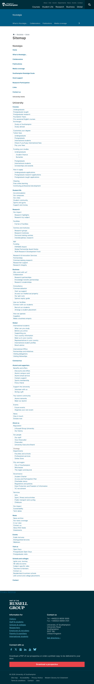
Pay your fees (20, 145)
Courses (36, 7)
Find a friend (19, 383)
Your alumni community (22, 396)
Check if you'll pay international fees (28, 143)
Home (15, 50)
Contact (80, 3)
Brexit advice (19, 345)
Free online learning (20, 183)
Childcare (18, 502)
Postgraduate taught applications (27, 177)
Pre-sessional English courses (24, 119)
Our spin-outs (20, 296)
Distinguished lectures (21, 540)
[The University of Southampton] (10, 4)
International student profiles (25, 343)
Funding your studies (21, 149)
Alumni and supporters (21, 365)
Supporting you (20, 333)
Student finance (22, 155)
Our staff (18, 437)
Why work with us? (20, 272)
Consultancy (18, 286)
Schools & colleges (17, 625)
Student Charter (21, 476)
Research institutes (22, 233)
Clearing (16, 181)
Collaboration (18, 275)
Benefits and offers (20, 368)
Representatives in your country (26, 340)
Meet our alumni (21, 401)
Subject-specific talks (21, 566)
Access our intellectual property (26, 293)
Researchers (14, 627)
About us (16, 423)
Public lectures (18, 537)
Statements (17, 530)
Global (80, 7)
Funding (16, 244)
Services (16, 492)
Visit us (15, 546)
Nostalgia (17, 15)
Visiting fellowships (20, 356)
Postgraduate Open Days (22, 552)
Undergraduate (18, 109)
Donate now (17, 418)
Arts (16, 495)
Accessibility (24, 678)
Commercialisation (20, 288)
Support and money (20, 205)
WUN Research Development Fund (27, 251)
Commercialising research (22, 260)
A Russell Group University (24, 428)
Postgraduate (20, 138)
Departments (62, 3)
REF (14, 242)
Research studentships (23, 282)
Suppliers (16, 316)
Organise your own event (24, 410)
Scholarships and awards (24, 166)
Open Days (17, 549)
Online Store (19, 458)
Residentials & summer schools (24, 573)
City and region (19, 462)
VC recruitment (20, 488)
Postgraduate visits (20, 554)
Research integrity (20, 265)
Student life (17, 190)
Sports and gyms (19, 202)
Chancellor (19, 442)
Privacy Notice (37, 678)
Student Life (47, 7)
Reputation (17, 426)
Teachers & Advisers (20, 568)
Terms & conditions (18, 680)
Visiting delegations (20, 354)
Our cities (16, 198)
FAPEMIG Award (20, 247)
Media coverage (60, 23)
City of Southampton (22, 465)
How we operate (19, 314)
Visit (49, 3)
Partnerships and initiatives (23, 351)
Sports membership (22, 380)
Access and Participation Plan (26, 479)
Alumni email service (22, 376)
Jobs (38, 680)
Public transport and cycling (25, 500)
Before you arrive (21, 331)
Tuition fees (17, 133)
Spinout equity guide (22, 298)
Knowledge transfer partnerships (27, 280)
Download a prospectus (47, 664)
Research (60, 7)
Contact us (17, 92)
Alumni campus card (22, 373)
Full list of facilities (21, 224)
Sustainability (18, 508)
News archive (18, 518)
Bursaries (19, 157)
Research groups (21, 230)
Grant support (18, 78)
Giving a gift (19, 392)
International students (23, 140)
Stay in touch (18, 416)
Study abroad (20, 127)
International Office (20, 349)
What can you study (22, 328)
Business (70, 7)
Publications (47, 23)
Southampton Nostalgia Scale (24, 73)
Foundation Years (19, 117)
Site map (14, 678)
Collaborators (35, 23)
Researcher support (20, 263)
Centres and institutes (21, 228)
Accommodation (19, 193)
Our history (19, 431)
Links (15, 87)
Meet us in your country (23, 338)
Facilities (16, 221)
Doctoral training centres (24, 235)
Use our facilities (19, 302)
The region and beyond (23, 470)
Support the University (21, 387)
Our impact (17, 212)
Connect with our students (23, 305)
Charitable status (21, 481)
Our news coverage (20, 520)
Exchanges (17, 121)
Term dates (17, 511)
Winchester (19, 467)
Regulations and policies (23, 484)
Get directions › (54, 638)
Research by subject (22, 217)
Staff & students (16, 622)
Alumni (54, 3)
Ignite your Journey (20, 561)
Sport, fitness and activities (25, 497)
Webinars (16, 542)
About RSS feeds (19, 528)
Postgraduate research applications (28, 175)
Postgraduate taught (21, 112)
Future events (20, 407)
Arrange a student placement (25, 310)
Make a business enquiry (22, 318)
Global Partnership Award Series (26, 249)
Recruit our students (22, 307)
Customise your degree (21, 130)
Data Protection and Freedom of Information (31, 486)
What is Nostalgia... (20, 23)
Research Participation (21, 83)
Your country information (24, 335)
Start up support (21, 291)
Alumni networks (21, 398)
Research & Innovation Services (25, 255)
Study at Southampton (23, 124)
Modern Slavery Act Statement (56, 678)
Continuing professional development (27, 186)
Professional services (22, 456)
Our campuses (18, 195)
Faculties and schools (23, 454)
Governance (17, 474)
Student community (20, 200)
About (45, 3)
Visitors (12, 619)
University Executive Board (25, 445)
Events (74, 3)
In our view (17, 523)
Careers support (21, 378)
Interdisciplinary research (24, 238)
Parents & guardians (18, 633)
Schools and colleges (20, 558)
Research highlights (22, 215)
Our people (17, 435)
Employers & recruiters (19, 630)
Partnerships (18, 258)
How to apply (18, 170)
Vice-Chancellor (20, 440)
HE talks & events (19, 564)
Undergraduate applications (25, 172)
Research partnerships (23, 277)
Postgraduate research (21, 114)
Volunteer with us (21, 389)
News (69, 3)
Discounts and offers (22, 371)
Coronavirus (17, 361)
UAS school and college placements (26, 576)
